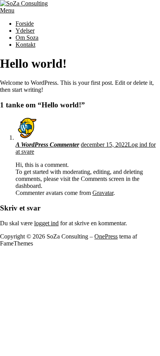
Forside (25, 23)
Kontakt (25, 44)
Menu (7, 10)
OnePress (106, 236)
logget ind (46, 223)
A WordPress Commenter (47, 144)
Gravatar (102, 192)
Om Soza (27, 37)
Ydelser (25, 30)
